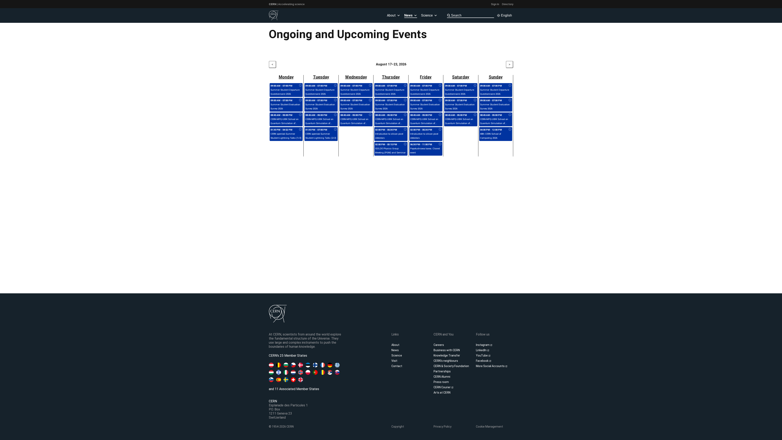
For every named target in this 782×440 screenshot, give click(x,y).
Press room (441, 382)
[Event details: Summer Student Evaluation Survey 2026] (300, 100)
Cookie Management (489, 426)
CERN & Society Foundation (451, 366)
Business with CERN (447, 350)
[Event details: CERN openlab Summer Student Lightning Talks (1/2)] (300, 130)
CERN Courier (442, 387)
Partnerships (442, 371)
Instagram (483, 344)
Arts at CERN (442, 392)
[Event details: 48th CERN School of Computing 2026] (510, 130)
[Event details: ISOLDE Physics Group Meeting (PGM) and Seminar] (405, 144)
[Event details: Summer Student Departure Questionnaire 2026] (300, 86)
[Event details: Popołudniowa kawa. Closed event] (440, 144)
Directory (507, 4)
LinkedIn (481, 350)
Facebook (482, 360)
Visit (394, 360)
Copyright (397, 426)
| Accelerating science (287, 4)
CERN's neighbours (446, 360)
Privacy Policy (442, 426)
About (395, 344)
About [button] (391, 15)
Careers (439, 344)
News (395, 350)
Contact (396, 366)
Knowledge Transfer (447, 355)
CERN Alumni (442, 376)
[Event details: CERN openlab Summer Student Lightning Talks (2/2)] (335, 130)
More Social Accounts (490, 366)
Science (427, 15)
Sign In (495, 4)
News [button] (408, 15)
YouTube (482, 355)
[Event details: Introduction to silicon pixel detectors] (405, 130)
